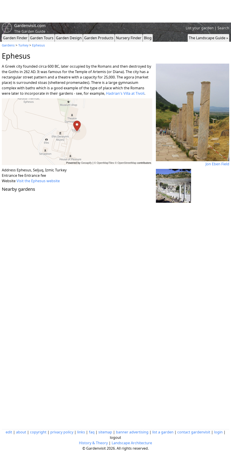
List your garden (200, 27)
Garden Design (69, 37)
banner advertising (132, 432)
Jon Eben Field (217, 163)
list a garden (162, 432)
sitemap (105, 432)
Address (9, 170)
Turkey (23, 45)
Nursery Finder (128, 37)
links (81, 432)
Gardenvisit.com (30, 25)
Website (9, 180)
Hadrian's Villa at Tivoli (125, 93)
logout (115, 437)
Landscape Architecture (132, 442)
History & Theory (93, 442)
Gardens (8, 45)
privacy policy (61, 432)
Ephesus (38, 45)
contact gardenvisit (193, 432)
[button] (77, 131)
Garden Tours (41, 37)
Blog (148, 37)
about (21, 432)
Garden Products (98, 37)
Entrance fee (12, 175)
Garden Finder (15, 37)
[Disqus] (77, 255)
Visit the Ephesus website (38, 180)
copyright (38, 432)
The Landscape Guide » (208, 37)
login (218, 432)
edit (9, 432)
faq (92, 432)
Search (223, 27)
